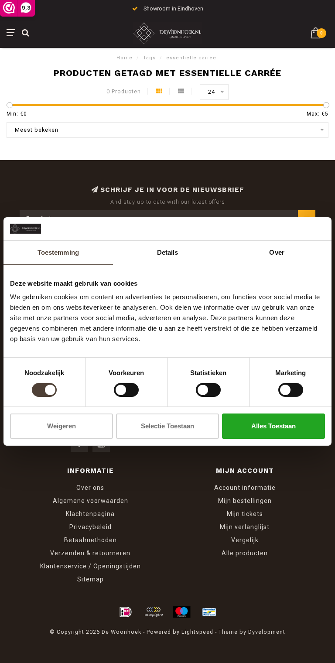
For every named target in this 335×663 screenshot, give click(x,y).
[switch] (126, 390)
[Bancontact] (209, 612)
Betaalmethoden (90, 540)
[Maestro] (181, 612)
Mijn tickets (245, 513)
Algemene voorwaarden (90, 500)
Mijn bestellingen (245, 500)
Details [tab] (167, 252)
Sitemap (90, 579)
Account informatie (245, 487)
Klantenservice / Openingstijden (90, 566)
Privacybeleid (90, 526)
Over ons (90, 487)
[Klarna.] (153, 612)
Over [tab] (276, 252)
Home (124, 58)
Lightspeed (197, 632)
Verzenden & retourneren (90, 553)
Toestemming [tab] (58, 252)
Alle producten (245, 553)
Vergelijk (245, 540)
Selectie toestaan (167, 426)
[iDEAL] (126, 612)
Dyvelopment (266, 632)
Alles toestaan (273, 426)
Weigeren (61, 426)
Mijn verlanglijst (245, 526)
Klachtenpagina (90, 513)
